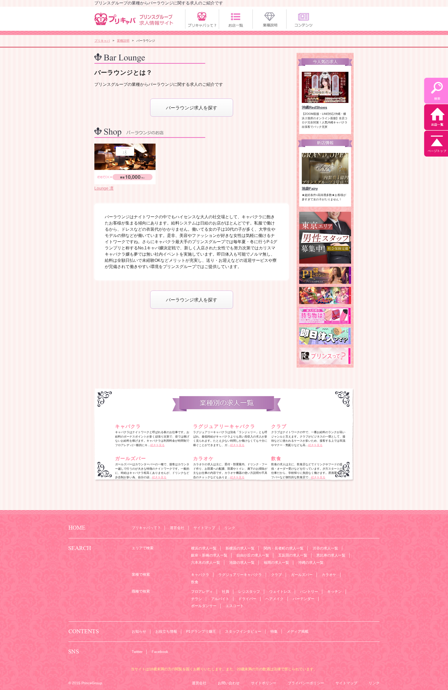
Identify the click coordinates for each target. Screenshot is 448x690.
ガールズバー (130, 458)
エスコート (235, 606)
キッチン (334, 591)
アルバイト (220, 599)
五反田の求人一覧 (292, 555)
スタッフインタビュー (243, 631)
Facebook (160, 652)
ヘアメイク (274, 599)
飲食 (276, 458)
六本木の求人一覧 (205, 562)
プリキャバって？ (146, 528)
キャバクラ (128, 426)
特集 (274, 631)
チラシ (196, 599)
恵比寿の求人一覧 (330, 555)
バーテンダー (303, 599)
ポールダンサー (203, 606)
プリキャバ (102, 41)
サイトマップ (204, 528)
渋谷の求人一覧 (325, 548)
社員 (225, 591)
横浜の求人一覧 (203, 548)
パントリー (309, 591)
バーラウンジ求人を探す (191, 107)
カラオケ (203, 458)
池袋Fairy (310, 188)
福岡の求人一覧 (276, 562)
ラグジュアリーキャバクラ (224, 426)
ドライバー (247, 599)
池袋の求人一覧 (242, 562)
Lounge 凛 (104, 188)
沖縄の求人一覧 (311, 562)
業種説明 (123, 41)
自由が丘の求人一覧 (252, 555)
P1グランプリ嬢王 (201, 631)
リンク (229, 528)
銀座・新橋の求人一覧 (209, 555)
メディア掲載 (298, 631)
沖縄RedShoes (314, 107)
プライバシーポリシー (306, 683)
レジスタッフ (249, 591)
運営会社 (177, 528)
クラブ (279, 426)
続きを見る (157, 445)
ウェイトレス (280, 591)
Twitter (137, 652)
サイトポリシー (263, 683)
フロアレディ (202, 591)
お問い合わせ (229, 683)
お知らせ (139, 631)
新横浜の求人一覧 (240, 548)
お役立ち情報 (166, 631)
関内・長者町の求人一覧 (284, 548)
